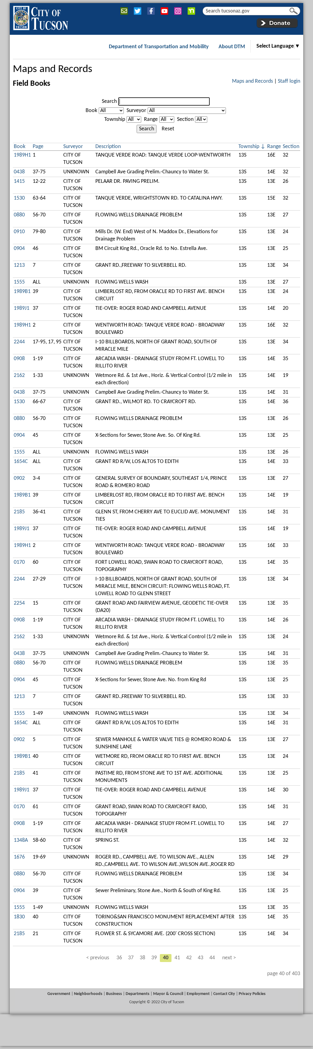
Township (114, 119)
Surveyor (136, 110)
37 (131, 957)
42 (189, 957)
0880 (19, 215)
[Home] (40, 17)
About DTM (232, 46)
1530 (19, 198)
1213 (19, 265)
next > (229, 957)
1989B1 (22, 291)
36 (119, 957)
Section (185, 119)
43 (200, 957)
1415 (19, 181)
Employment (198, 994)
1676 (19, 857)
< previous (97, 957)
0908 (19, 358)
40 (165, 957)
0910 (19, 231)
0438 (19, 172)
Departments (137, 994)
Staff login (289, 81)
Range (151, 119)
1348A (21, 840)
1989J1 (21, 308)
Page (38, 146)
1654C (21, 461)
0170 (19, 562)
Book (91, 110)
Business (114, 994)
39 (154, 957)
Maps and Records (52, 69)
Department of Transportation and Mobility (159, 46)
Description (108, 146)
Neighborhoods (88, 994)
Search (109, 101)
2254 (19, 603)
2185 (19, 512)
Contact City (224, 994)
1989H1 (22, 155)
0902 (19, 478)
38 (142, 957)
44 (212, 957)
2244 (19, 342)
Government (58, 994)
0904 (19, 248)
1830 (19, 917)
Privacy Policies (252, 994)
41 (177, 957)
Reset (168, 129)
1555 (19, 282)
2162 (19, 375)
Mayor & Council (168, 994)
